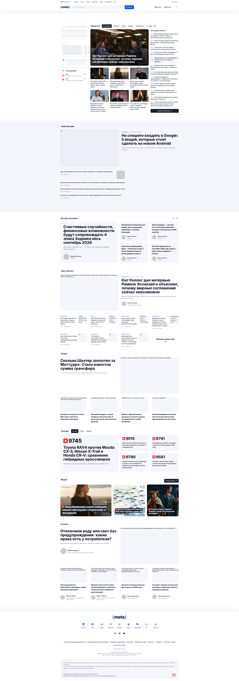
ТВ (114, 2)
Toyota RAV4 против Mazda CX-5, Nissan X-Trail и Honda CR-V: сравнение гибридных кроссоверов (92, 182)
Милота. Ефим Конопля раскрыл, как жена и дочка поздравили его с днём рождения (133, 418)
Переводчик (108, 2)
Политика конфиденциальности (75, 642)
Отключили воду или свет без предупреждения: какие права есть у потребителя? (88, 535)
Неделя (88, 431)
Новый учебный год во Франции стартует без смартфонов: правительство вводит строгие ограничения (134, 464)
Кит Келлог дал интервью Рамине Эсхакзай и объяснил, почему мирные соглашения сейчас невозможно (150, 286)
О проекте (159, 642)
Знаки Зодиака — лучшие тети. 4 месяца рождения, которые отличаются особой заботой (164, 228)
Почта (82, 2)
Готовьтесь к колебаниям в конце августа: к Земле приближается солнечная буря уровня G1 (90, 195)
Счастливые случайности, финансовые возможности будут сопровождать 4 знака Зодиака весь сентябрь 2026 (88, 234)
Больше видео (170, 481)
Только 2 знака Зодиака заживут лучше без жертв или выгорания (163, 500)
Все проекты (66, 2)
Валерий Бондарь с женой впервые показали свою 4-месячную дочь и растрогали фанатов (103, 418)
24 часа (74, 431)
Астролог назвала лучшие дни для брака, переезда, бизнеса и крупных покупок (165, 587)
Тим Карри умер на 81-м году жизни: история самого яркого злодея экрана (98, 84)
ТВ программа (70, 71)
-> (165, 340)
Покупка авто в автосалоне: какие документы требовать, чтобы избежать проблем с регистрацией (103, 588)
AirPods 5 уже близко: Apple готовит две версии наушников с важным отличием (164, 463)
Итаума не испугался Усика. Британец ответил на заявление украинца (72, 416)
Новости (76, 2)
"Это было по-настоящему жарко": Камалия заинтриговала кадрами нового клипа (139, 106)
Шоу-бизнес (107, 26)
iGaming (155, 627)
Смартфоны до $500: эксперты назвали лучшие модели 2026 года (164, 445)
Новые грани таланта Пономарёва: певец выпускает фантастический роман (139, 84)
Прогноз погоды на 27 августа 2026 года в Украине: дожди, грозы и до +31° (129, 500)
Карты (101, 2)
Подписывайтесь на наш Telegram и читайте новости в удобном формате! (166, 59)
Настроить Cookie (169, 642)
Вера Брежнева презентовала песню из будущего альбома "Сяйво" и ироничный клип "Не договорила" (129, 339)
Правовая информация (117, 642)
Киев (150, 26)
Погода (88, 2)
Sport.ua (151, 642)
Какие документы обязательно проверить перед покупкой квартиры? (73, 587)
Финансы (119, 627)
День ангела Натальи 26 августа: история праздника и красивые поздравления (86, 171)
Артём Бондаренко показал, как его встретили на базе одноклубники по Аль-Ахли (164, 416)
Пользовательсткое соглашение (98, 642)
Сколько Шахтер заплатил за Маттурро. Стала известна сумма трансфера (87, 364)
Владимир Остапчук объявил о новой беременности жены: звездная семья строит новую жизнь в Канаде (98, 107)
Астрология (139, 26)
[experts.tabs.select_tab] (173, 218)
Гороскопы (95, 2)
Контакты (130, 642)
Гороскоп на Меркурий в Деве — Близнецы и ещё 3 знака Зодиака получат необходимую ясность (132, 250)
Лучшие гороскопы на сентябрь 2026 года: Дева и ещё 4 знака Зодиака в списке (163, 250)
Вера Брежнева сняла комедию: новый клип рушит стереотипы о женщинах (117, 84)
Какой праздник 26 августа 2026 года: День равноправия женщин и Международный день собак (92, 189)
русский (174, 2)
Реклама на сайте (141, 642)
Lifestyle (116, 26)
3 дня (82, 431)
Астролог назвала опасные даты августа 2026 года (133, 586)
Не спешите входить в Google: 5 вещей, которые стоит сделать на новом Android (150, 139)
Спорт (124, 26)
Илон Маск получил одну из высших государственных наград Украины (119, 105)
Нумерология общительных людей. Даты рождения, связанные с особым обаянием (133, 228)
